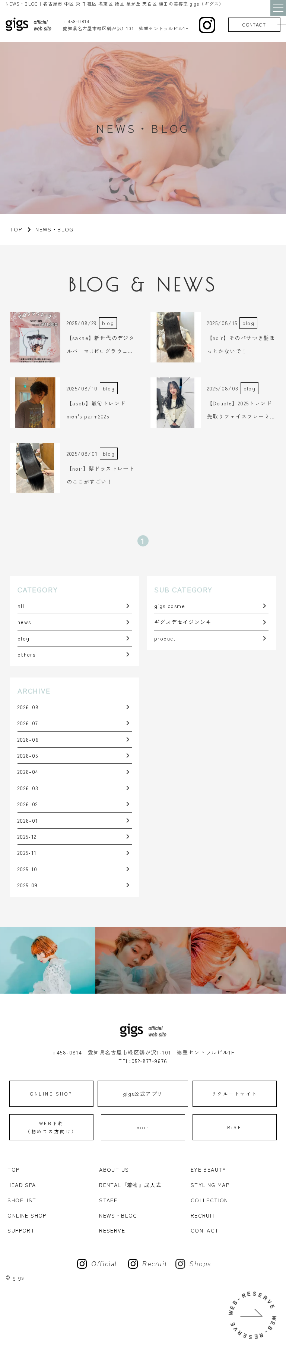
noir (143, 1127)
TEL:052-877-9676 (142, 1061)
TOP (13, 1169)
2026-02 (28, 804)
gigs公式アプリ (143, 1093)
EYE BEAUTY (208, 1169)
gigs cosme (169, 606)
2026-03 (28, 788)
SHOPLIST (21, 1200)
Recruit (155, 1263)
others (26, 654)
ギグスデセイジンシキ (183, 622)
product (165, 638)
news (24, 622)
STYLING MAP (210, 1184)
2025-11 (27, 852)
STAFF (108, 1200)
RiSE (234, 1127)
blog (24, 638)
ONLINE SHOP (51, 1093)
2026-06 (28, 739)
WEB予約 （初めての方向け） (51, 1127)
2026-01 (28, 820)
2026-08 (28, 707)
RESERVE (112, 1230)
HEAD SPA (21, 1184)
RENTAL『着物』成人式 (130, 1184)
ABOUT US (114, 1169)
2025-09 (28, 885)
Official (104, 1263)
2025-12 (27, 836)
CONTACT (254, 24)
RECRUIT (203, 1215)
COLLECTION (209, 1200)
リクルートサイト (235, 1093)
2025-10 (28, 869)
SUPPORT (21, 1230)
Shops (201, 1263)
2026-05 (28, 755)
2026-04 (28, 771)
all (21, 606)
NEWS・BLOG (118, 1215)
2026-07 (28, 723)
